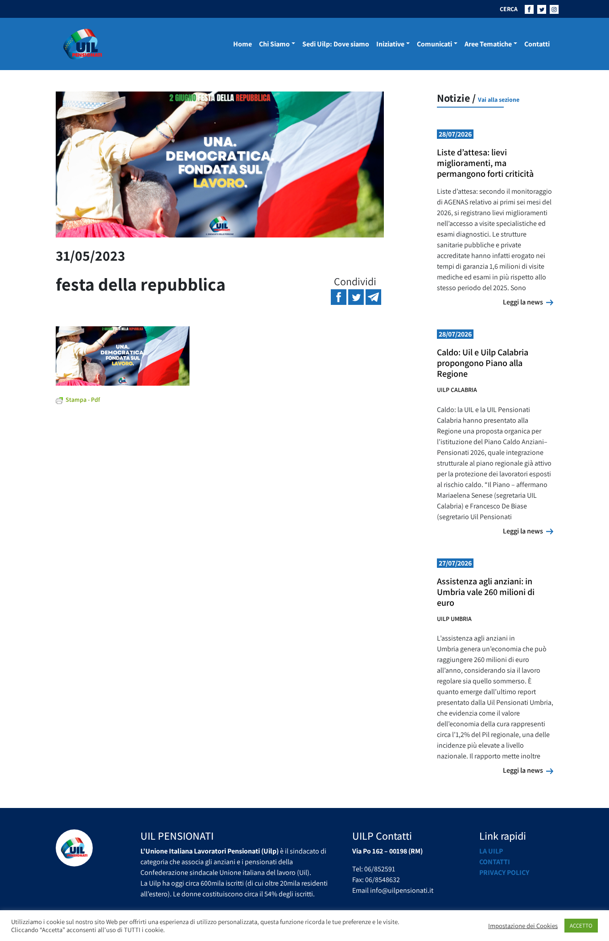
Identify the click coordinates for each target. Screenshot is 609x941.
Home (242, 44)
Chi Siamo (274, 44)
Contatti (537, 44)
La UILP (491, 851)
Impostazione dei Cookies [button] (523, 926)
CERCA (509, 9)
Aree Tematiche (488, 44)
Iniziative (390, 44)
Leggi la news (528, 302)
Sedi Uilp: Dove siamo (335, 44)
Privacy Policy (504, 872)
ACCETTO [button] (581, 925)
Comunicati (434, 44)
